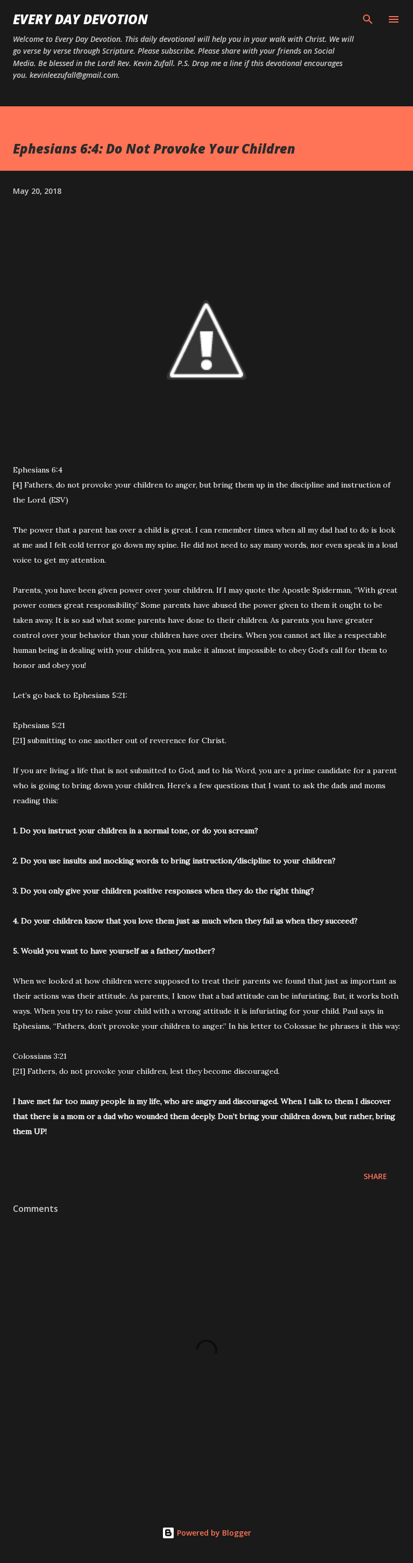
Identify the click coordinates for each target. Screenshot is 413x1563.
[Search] (367, 19)
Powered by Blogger (213, 1533)
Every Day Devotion (80, 19)
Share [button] (375, 1176)
